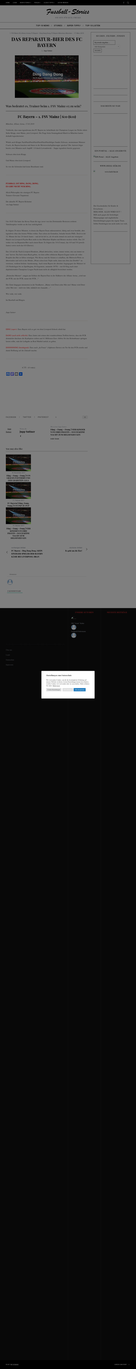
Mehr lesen (56, 686)
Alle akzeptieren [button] (79, 690)
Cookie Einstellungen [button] (53, 690)
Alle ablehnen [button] (68, 690)
